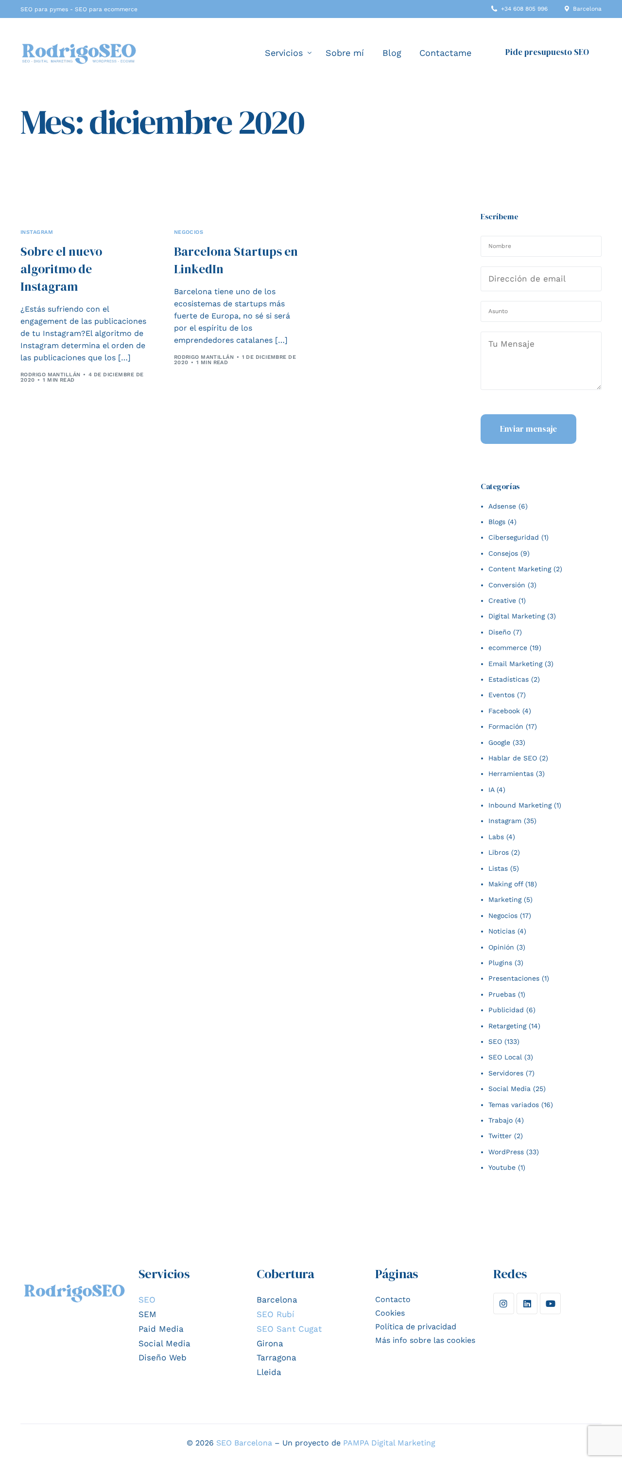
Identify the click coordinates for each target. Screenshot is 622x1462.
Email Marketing (515, 664)
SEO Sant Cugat (289, 1329)
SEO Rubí (275, 1314)
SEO (495, 1041)
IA (491, 789)
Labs (496, 837)
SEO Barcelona (244, 1442)
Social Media (509, 1088)
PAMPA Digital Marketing (389, 1442)
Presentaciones (513, 978)
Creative (502, 600)
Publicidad (506, 1010)
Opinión (501, 947)
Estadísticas (508, 679)
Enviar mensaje (528, 429)
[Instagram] (503, 1303)
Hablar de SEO (512, 758)
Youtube (502, 1167)
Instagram (36, 232)
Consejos (503, 553)
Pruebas (502, 994)
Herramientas (511, 773)
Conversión (506, 585)
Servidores (505, 1073)
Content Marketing (519, 569)
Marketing (504, 899)
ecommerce (507, 648)
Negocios (189, 232)
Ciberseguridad (513, 537)
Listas (498, 868)
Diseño (499, 632)
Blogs (496, 522)
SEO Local (505, 1057)
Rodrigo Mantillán (50, 374)
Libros (498, 852)
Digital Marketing (516, 616)
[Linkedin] (527, 1303)
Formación (505, 726)
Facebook (504, 711)
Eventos (501, 695)
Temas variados (513, 1105)
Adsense (502, 506)
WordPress (506, 1152)
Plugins (500, 963)
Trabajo (500, 1120)
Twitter (500, 1136)
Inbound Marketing (520, 805)
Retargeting (507, 1026)
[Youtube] (550, 1303)
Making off (505, 884)
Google (499, 742)
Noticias (501, 931)
